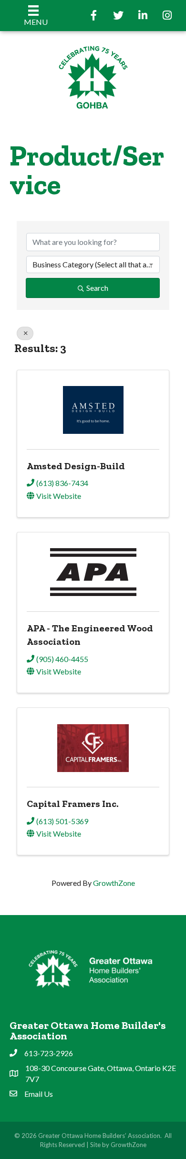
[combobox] (93, 264)
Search (97, 287)
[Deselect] (25, 333)
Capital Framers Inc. (72, 803)
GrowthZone (114, 882)
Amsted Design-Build (76, 466)
